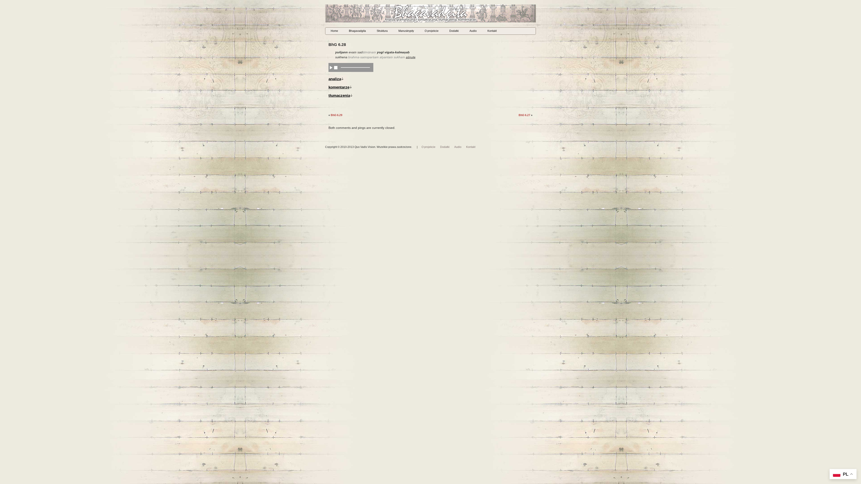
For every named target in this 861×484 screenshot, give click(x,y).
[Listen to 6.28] (331, 67)
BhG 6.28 (337, 44)
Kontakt (492, 30)
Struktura (382, 30)
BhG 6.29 (336, 115)
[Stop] (335, 67)
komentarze (338, 87)
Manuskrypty (406, 30)
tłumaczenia (339, 95)
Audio (473, 30)
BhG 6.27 (524, 115)
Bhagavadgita (357, 30)
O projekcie (432, 30)
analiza (334, 79)
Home (334, 30)
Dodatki (454, 30)
